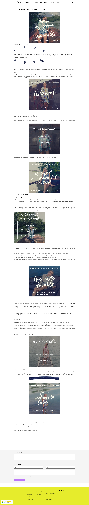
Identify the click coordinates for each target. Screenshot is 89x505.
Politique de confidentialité (30, 497)
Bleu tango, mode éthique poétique (30, 430)
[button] (68, 3)
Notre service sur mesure (39, 496)
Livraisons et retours (29, 494)
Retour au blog (45, 446)
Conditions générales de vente (30, 499)
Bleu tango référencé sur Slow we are (25, 426)
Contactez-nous (28, 491)
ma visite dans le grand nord (24, 121)
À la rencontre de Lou (22, 428)
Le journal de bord (38, 494)
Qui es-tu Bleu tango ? (39, 491)
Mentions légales (28, 496)
